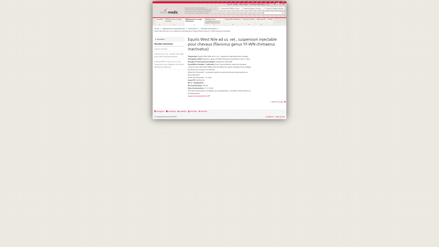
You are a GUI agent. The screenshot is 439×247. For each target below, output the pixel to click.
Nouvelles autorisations (209, 29)
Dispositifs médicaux (233, 19)
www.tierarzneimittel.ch (197, 96)
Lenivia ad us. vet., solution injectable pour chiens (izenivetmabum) (169, 55)
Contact (229, 4)
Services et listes (249, 19)
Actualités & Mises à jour (230, 8)
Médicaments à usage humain (173, 20)
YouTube (193, 111)
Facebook (172, 111)
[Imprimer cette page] (285, 102)
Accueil (156, 29)
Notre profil (261, 19)
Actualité (159, 19)
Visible (270, 19)
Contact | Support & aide (274, 8)
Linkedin (183, 111)
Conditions (269, 117)
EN (283, 4)
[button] (263, 13)
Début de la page (277, 102)
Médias (235, 4)
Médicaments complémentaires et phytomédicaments (212, 21)
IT (280, 4)
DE (275, 4)
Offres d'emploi (243, 4)
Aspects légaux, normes (252, 8)
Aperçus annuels (160, 49)
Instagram (160, 111)
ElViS (268, 4)
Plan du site (280, 117)
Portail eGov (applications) (257, 4)
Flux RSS (204, 111)
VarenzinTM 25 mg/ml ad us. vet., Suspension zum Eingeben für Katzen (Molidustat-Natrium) (169, 64)
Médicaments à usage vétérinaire (193, 21)
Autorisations (193, 29)
